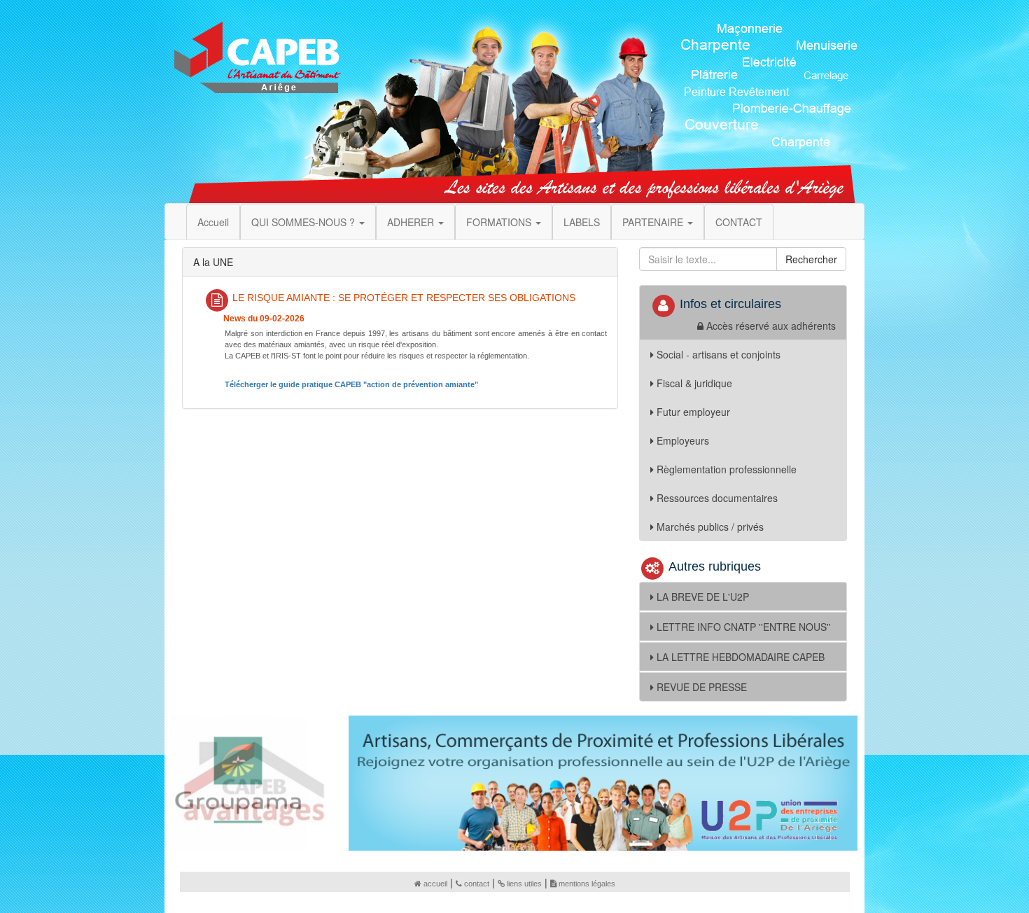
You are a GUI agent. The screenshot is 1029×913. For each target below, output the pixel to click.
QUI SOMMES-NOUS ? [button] (304, 222)
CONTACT (738, 222)
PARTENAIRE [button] (654, 222)
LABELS (582, 222)
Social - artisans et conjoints (718, 354)
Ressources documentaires (717, 498)
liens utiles (524, 883)
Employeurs (683, 440)
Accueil (213, 222)
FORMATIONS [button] (500, 222)
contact (476, 883)
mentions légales (587, 883)
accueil (435, 883)
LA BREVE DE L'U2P (703, 597)
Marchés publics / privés (710, 527)
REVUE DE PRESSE (702, 687)
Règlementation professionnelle (727, 469)
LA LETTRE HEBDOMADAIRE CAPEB (741, 657)
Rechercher (811, 259)
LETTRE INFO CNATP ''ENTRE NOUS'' (744, 627)
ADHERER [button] (412, 222)
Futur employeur (693, 412)
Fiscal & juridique (694, 383)
